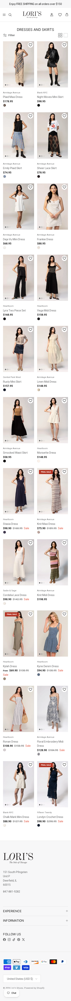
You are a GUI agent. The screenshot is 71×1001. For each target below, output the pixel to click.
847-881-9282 (11, 891)
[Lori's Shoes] (32, 15)
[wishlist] (58, 15)
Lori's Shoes (17, 988)
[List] (65, 35)
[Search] (12, 15)
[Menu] (4, 15)
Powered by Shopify (34, 988)
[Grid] (60, 35)
